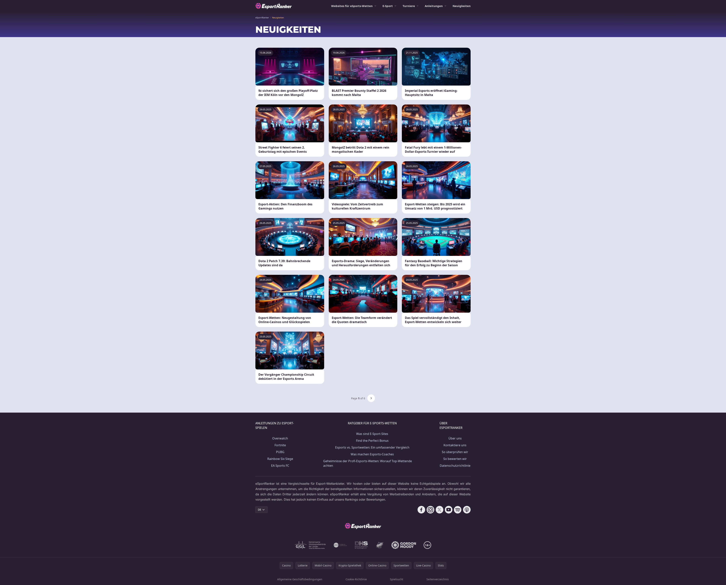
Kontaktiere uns (455, 445)
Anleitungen (434, 6)
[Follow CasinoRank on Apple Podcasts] (467, 509)
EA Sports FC (280, 465)
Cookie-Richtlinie (356, 579)
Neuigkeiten (462, 6)
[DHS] (361, 545)
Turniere (409, 6)
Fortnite (280, 445)
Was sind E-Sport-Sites (372, 434)
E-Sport (388, 6)
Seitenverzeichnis (437, 579)
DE (259, 509)
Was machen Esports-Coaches (372, 454)
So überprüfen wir (455, 452)
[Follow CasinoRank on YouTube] (448, 509)
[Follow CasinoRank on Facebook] (421, 509)
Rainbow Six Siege (280, 459)
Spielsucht (396, 579)
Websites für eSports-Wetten (352, 6)
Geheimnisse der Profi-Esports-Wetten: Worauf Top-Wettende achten (367, 463)
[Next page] (371, 398)
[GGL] (310, 545)
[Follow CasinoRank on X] (439, 509)
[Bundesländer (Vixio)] (340, 545)
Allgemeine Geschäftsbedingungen (299, 579)
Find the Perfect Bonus (372, 441)
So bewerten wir (455, 459)
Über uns (455, 438)
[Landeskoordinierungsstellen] (380, 545)
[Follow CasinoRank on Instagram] (430, 509)
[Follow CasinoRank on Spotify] (458, 509)
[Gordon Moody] (403, 545)
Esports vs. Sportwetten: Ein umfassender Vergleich (372, 447)
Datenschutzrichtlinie (455, 465)
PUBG (280, 452)
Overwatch (280, 438)
